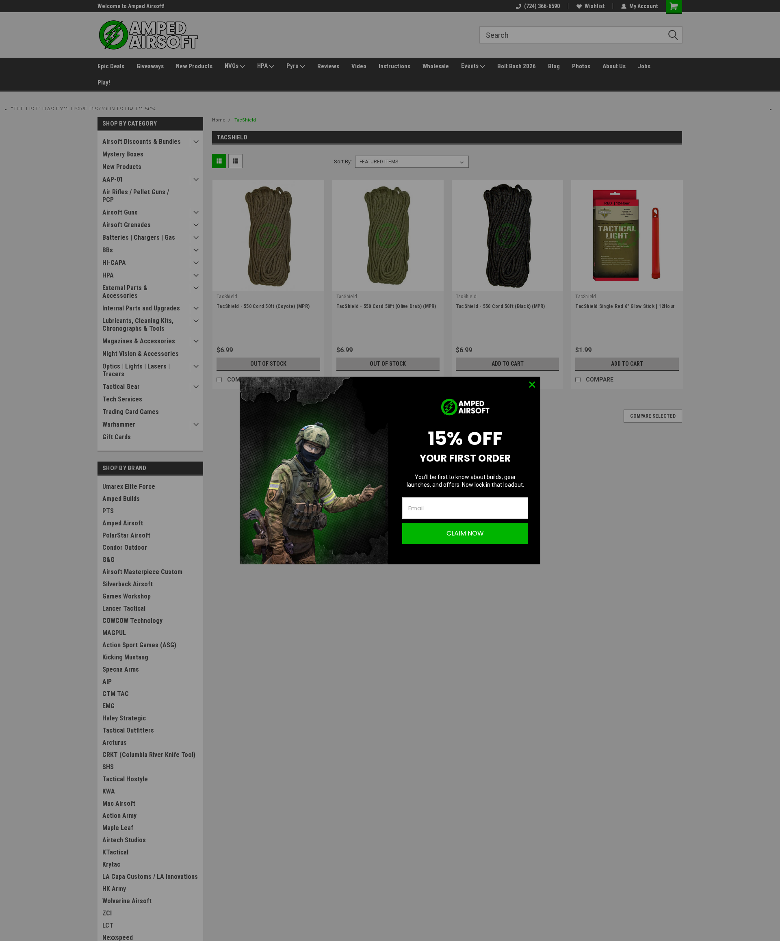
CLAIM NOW (465, 533)
